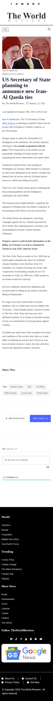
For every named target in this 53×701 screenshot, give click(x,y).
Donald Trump (16, 387)
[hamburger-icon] (5, 30)
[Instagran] (40, 4)
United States (42, 393)
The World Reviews (15, 103)
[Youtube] (23, 4)
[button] (48, 30)
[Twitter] (18, 4)
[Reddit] (34, 4)
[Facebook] (12, 4)
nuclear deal (26, 393)
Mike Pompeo (8, 123)
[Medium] (29, 4)
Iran (29, 387)
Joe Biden (40, 387)
